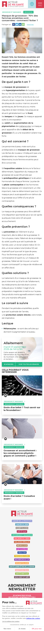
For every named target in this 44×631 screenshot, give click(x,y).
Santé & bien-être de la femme (21, 566)
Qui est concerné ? (15, 141)
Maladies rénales (22, 542)
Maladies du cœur (22, 538)
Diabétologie (22, 528)
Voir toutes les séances (29, 364)
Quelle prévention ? (16, 226)
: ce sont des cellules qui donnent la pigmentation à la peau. (21, 330)
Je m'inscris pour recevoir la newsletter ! (22, 596)
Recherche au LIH (22, 559)
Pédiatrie (22, 552)
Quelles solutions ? (15, 273)
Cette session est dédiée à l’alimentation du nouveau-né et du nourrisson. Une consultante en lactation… (16, 355)
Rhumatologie (22, 563)
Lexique (7, 323)
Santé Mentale (22, 573)
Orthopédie (22, 549)
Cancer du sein (22, 524)
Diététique (22, 531)
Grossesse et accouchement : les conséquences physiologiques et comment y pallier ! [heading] (20, 453)
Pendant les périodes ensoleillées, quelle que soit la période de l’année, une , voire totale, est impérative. (22, 313)
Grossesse (28, 12)
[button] (40, 4)
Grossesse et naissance (11, 12)
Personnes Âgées (22, 556)
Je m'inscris (8, 364)
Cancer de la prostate (22, 521)
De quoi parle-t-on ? (16, 82)
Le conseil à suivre (15, 303)
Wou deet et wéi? (22, 577)
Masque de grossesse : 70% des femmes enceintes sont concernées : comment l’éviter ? (20, 18)
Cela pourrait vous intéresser (15, 371)
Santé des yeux (22, 570)
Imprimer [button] (30, 24)
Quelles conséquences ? (19, 206)
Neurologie (22, 545)
